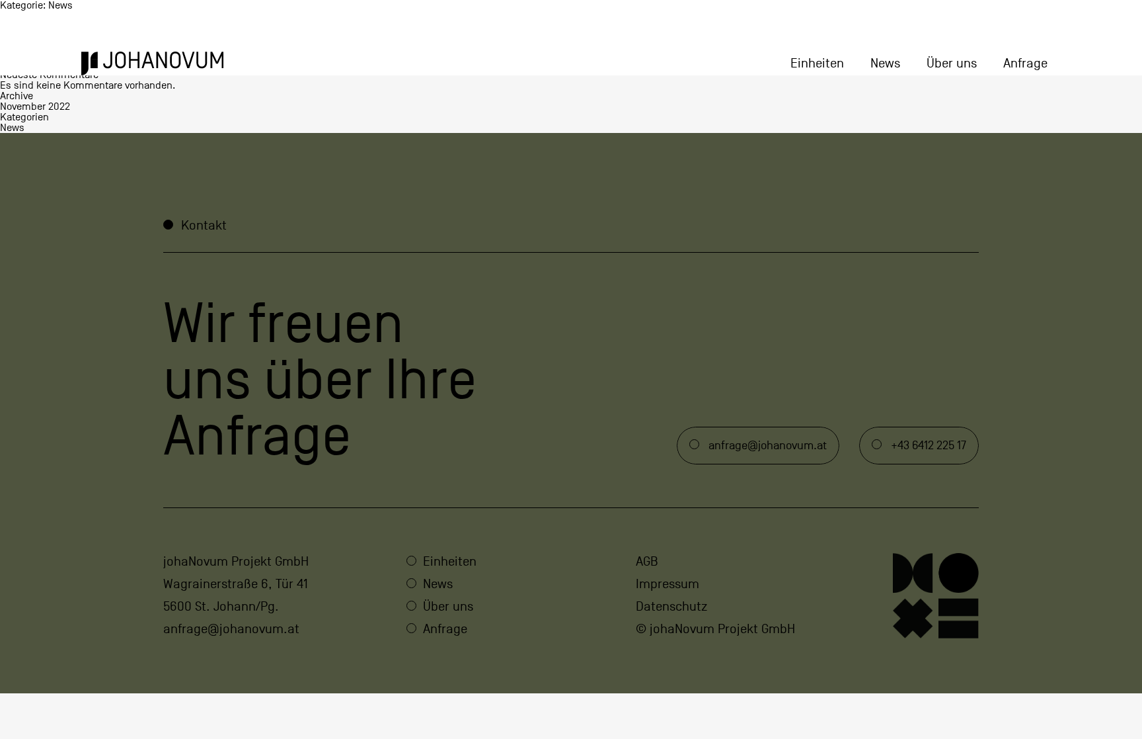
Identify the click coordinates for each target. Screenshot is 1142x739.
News (885, 63)
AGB (647, 561)
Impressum (667, 584)
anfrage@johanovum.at (231, 629)
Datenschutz (671, 606)
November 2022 (35, 106)
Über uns (952, 63)
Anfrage (1025, 63)
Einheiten (817, 63)
